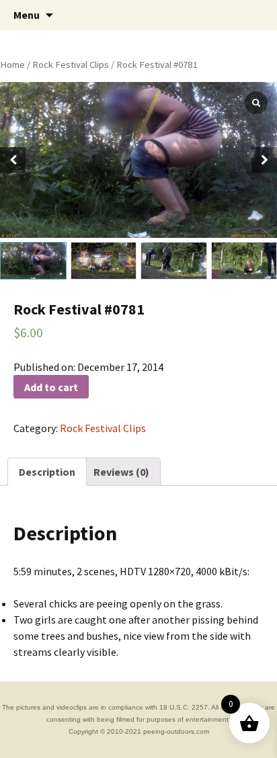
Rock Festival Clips (70, 64)
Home (12, 64)
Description (47, 471)
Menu (26, 15)
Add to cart (51, 387)
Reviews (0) (121, 471)
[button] (264, 160)
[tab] (47, 472)
